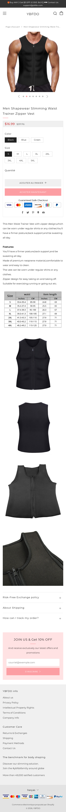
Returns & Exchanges (15, 733)
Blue (23, 140)
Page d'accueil (13, 27)
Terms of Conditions (14, 712)
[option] (33, 62)
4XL (21, 160)
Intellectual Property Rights (18, 707)
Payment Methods (13, 743)
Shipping (8, 738)
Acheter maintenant (33, 192)
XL (36, 154)
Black (11, 140)
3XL (10, 160)
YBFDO (33, 14)
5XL (33, 160)
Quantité (10, 170)
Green (37, 140)
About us (8, 697)
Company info (11, 717)
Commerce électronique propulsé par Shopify (33, 804)
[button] (23, 96)
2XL (47, 154)
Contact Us (9, 748)
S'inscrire (31, 671)
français (31, 790)
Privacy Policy (10, 702)
